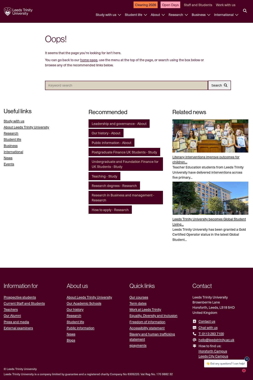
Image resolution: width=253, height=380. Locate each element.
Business (199, 14)
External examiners (18, 328)
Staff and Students (198, 4)
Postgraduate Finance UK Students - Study (124, 152)
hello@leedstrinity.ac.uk (216, 339)
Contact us (207, 321)
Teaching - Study (104, 176)
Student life (134, 14)
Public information (80, 328)
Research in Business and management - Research (123, 198)
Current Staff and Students (24, 303)
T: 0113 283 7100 (211, 333)
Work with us (225, 4)
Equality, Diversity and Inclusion (153, 315)
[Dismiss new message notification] (246, 359)
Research (176, 14)
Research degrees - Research (114, 185)
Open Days (170, 4)
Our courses (138, 297)
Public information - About (111, 142)
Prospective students (20, 297)
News (8, 157)
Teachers (11, 309)
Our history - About (106, 133)
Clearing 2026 (145, 4)
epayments (138, 345)
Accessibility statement (147, 328)
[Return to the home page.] (18, 11)
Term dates (138, 303)
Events (9, 164)
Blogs (71, 340)
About (156, 14)
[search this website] (245, 11)
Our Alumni (12, 315)
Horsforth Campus (213, 351)
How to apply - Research (110, 209)
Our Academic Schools (84, 303)
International (224, 14)
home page (88, 59)
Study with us (106, 14)
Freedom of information (147, 321)
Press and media (16, 321)
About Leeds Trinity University (26, 127)
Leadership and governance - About (119, 123)
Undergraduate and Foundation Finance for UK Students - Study (125, 164)
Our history (75, 309)
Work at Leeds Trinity (145, 309)
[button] (219, 85)
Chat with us (208, 327)
